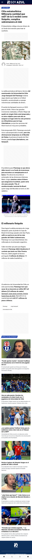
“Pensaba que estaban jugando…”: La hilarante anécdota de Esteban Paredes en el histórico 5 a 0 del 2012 (15, 529)
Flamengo (5, 306)
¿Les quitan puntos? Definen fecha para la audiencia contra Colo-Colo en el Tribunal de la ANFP (15, 430)
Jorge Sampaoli (14, 306)
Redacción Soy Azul (15, 63)
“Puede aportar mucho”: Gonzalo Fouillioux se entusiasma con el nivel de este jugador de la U (15, 362)
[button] (2, 2)
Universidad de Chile (7, 309)
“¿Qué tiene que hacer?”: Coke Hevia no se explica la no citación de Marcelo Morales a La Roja (15, 497)
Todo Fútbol (5, 7)
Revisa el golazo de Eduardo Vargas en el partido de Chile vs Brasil (15, 463)
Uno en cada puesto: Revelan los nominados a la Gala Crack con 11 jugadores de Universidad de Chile (12, 397)
